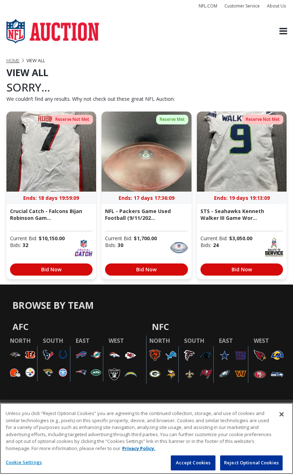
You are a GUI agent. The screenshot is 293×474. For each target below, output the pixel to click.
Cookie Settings (24, 462)
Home (13, 61)
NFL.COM (208, 6)
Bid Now (51, 269)
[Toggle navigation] (283, 31)
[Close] (281, 414)
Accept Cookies (193, 462)
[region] (146, 438)
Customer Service (242, 6)
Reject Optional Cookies (251, 462)
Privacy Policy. (138, 448)
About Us (276, 6)
